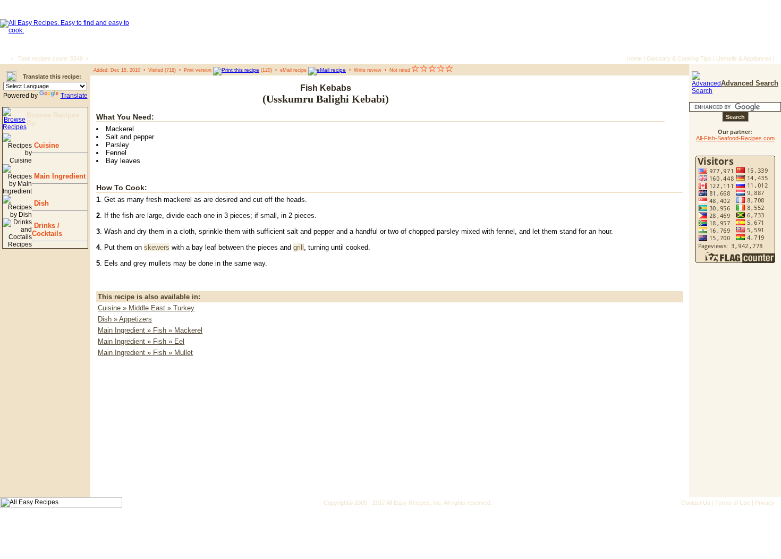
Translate (74, 95)
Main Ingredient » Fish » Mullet (145, 353)
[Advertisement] (619, 94)
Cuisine (45, 145)
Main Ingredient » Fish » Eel (141, 341)
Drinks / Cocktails (47, 230)
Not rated (399, 70)
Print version (197, 70)
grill (298, 247)
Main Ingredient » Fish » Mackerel (150, 330)
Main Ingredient (59, 176)
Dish (40, 203)
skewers (156, 247)
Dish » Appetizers (125, 319)
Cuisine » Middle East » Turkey (146, 308)
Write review (367, 70)
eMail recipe (293, 70)
